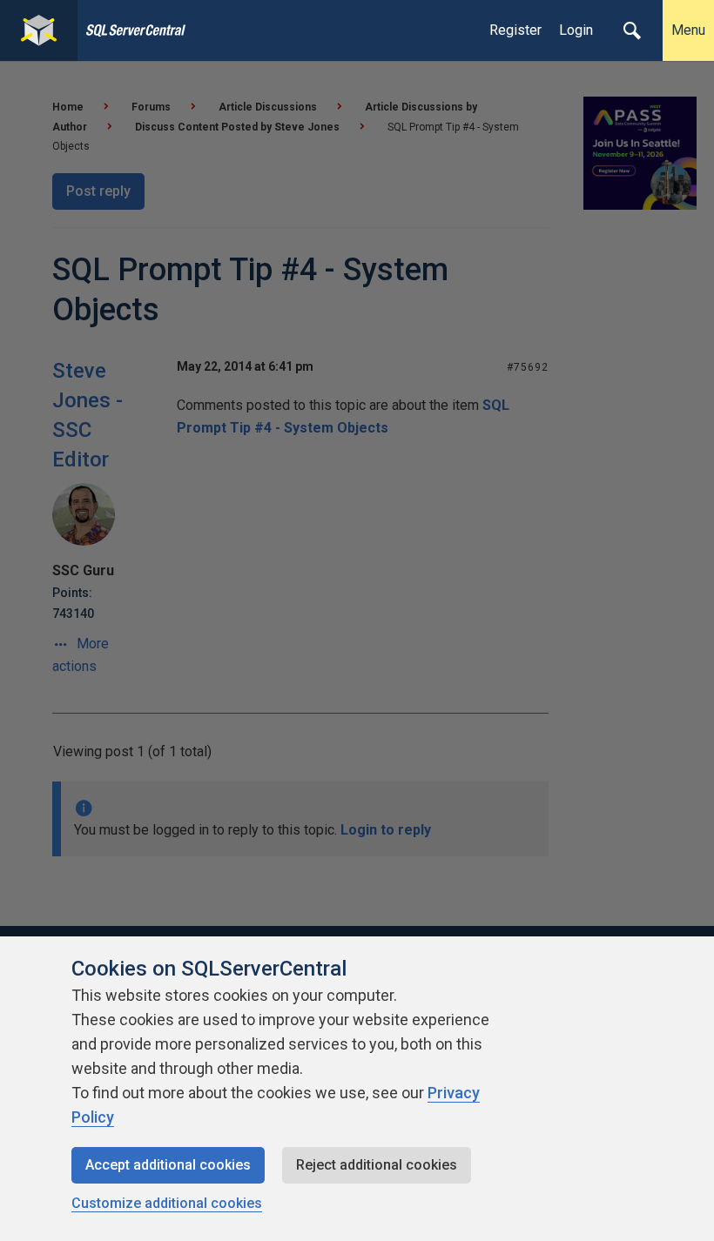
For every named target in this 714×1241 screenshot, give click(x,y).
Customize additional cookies (166, 1203)
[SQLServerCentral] (38, 30)
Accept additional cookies (168, 1165)
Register (515, 30)
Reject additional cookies (376, 1165)
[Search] (632, 30)
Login (576, 30)
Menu (688, 30)
